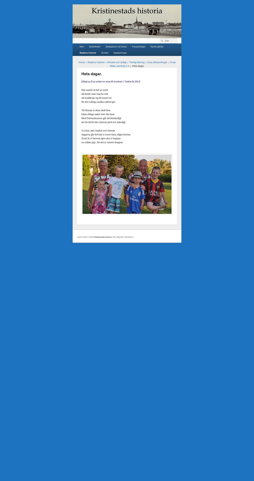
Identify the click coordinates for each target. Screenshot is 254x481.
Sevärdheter (95, 46)
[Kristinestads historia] (127, 37)
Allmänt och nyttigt (116, 62)
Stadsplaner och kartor (116, 46)
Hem (82, 46)
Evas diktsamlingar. (157, 62)
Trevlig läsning (136, 62)
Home (81, 62)
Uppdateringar (120, 52)
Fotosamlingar (138, 46)
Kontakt (104, 52)
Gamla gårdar (157, 46)
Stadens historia (88, 52)
